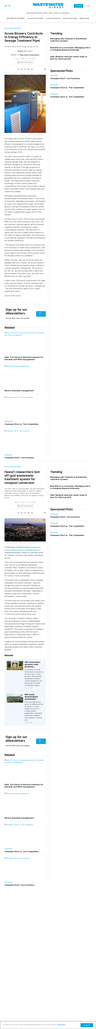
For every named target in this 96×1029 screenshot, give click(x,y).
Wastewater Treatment (16, 18)
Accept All (87, 1025)
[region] (48, 1025)
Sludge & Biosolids (53, 18)
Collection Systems (35, 18)
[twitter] (25, 69)
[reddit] (28, 69)
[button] (5, 5)
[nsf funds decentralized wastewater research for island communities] (15, 697)
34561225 (16, 662)
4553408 (20, 520)
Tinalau (18, 695)
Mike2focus (16, 664)
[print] (45, 69)
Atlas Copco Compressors (29, 55)
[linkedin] (22, 69)
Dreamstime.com (38, 520)
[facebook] (18, 69)
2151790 (12, 695)
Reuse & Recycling (70, 18)
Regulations (84, 18)
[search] (9, 5)
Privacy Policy (61, 1024)
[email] (32, 69)
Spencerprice (29, 520)
